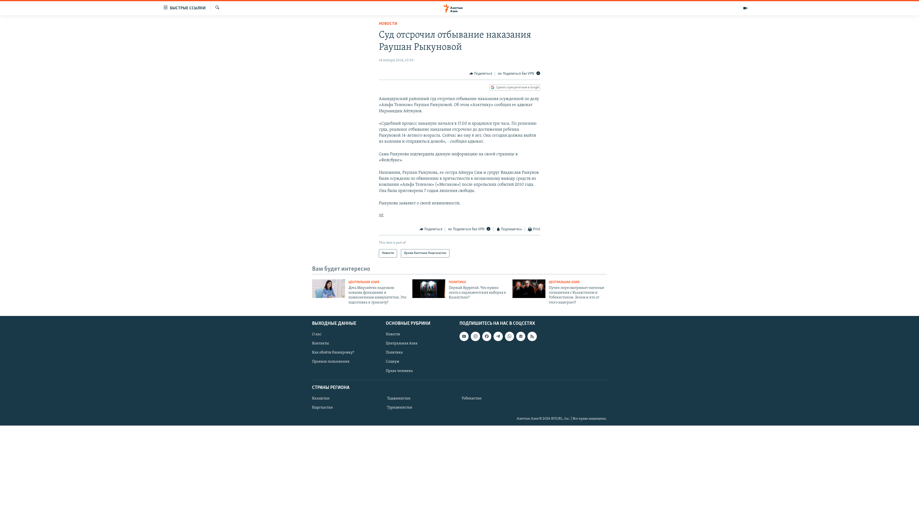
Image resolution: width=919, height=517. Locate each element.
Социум (392, 362)
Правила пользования (330, 362)
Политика (457, 282)
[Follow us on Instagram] (475, 336)
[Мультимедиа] (745, 8)
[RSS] (532, 336)
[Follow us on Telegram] (498, 336)
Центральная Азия (363, 282)
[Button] (480, 74)
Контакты (320, 344)
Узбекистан (472, 398)
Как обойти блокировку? (333, 353)
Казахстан (321, 398)
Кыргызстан (322, 408)
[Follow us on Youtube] (464, 336)
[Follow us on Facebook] (486, 336)
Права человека (399, 371)
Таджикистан (398, 398)
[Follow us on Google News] (520, 336)
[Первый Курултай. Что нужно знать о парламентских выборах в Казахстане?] (428, 288)
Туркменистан (399, 408)
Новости (388, 24)
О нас (316, 335)
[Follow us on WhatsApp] (509, 336)
